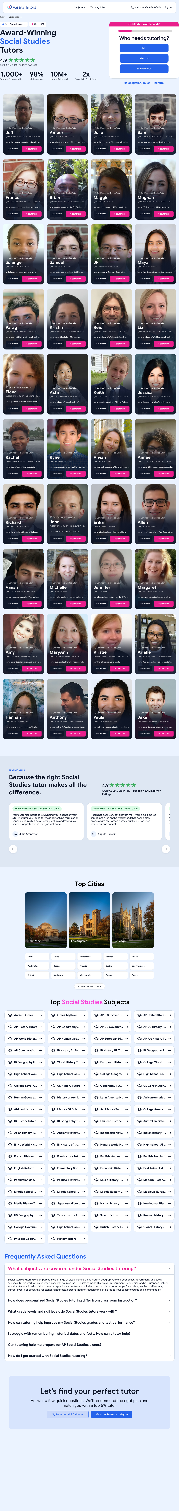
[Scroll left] (13, 849)
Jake (142, 717)
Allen (143, 522)
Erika (99, 522)
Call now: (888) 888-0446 (148, 7)
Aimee (144, 457)
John (55, 522)
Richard (13, 522)
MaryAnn (59, 652)
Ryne (55, 457)
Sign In (168, 7)
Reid (98, 327)
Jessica (145, 392)
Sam (142, 132)
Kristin (56, 327)
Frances (14, 197)
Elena (11, 392)
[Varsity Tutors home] (21, 7)
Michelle (58, 587)
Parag (11, 327)
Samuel (57, 262)
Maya (143, 262)
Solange (14, 262)
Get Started (31, 149)
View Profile (13, 149)
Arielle (144, 652)
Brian (55, 197)
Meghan (146, 197)
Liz (140, 327)
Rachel (12, 457)
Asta (54, 392)
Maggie (101, 197)
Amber (56, 132)
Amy (10, 652)
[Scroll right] (166, 849)
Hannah (13, 717)
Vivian (100, 457)
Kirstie (100, 652)
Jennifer (102, 587)
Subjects (78, 7)
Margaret (147, 587)
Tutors (2, 17)
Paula (99, 717)
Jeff (9, 132)
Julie (98, 132)
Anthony (58, 717)
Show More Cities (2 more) (89, 986)
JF (96, 262)
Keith (99, 392)
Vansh (12, 587)
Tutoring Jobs (97, 7)
